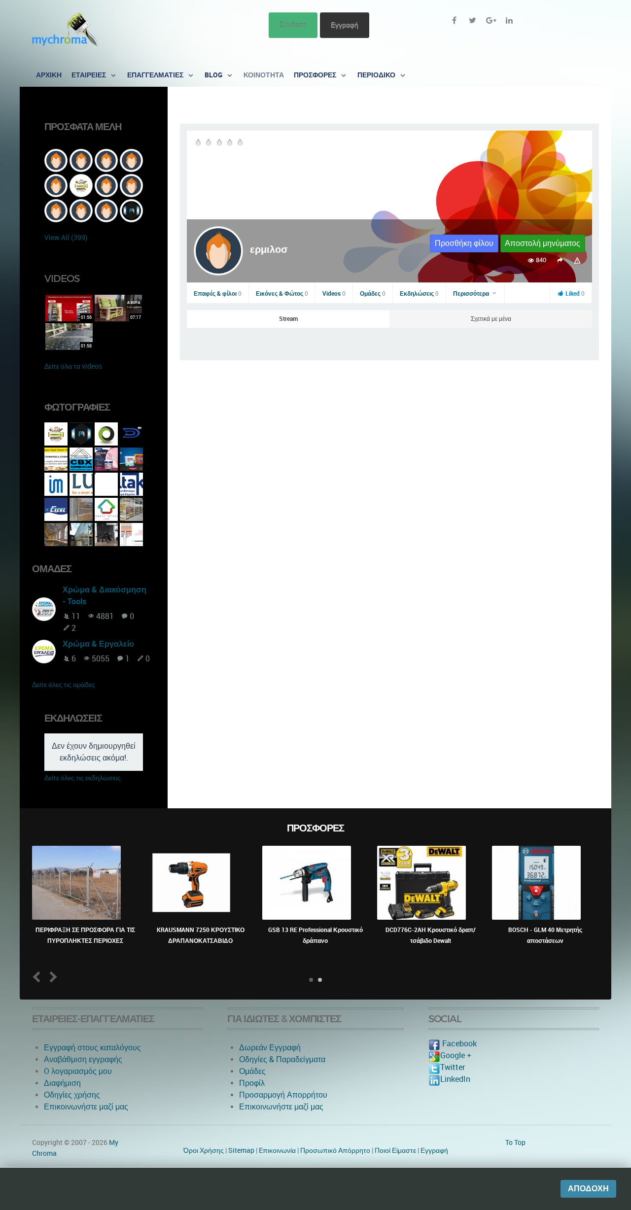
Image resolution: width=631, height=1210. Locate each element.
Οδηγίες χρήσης (72, 1095)
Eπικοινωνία (277, 1150)
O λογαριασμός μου (78, 1071)
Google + (455, 1055)
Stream (288, 318)
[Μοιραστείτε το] (559, 259)
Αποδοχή (588, 1188)
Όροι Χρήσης (203, 1150)
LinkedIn (455, 1079)
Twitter (452, 1067)
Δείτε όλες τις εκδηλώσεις (82, 778)
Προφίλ (252, 1083)
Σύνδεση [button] (293, 25)
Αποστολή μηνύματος (542, 243)
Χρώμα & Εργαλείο (98, 644)
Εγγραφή (344, 25)
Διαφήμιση (62, 1083)
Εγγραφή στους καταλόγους (92, 1047)
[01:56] (69, 307)
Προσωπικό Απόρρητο (335, 1150)
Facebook (458, 1043)
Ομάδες (373, 293)
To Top (515, 1142)
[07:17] (118, 307)
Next (51, 977)
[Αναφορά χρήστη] (577, 259)
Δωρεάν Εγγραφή (270, 1047)
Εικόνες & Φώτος (282, 293)
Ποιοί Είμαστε (395, 1150)
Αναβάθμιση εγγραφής (83, 1059)
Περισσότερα (472, 293)
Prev (38, 977)
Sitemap (241, 1150)
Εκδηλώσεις (419, 293)
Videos (334, 293)
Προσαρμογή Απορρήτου (283, 1095)
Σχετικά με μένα (491, 318)
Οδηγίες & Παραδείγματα (282, 1059)
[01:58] (69, 336)
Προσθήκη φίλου (464, 243)
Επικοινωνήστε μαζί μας (86, 1106)
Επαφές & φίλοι (218, 293)
